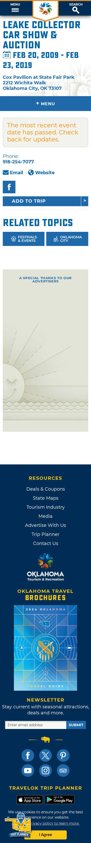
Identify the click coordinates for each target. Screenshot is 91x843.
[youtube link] (27, 770)
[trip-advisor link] (63, 770)
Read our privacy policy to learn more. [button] (45, 823)
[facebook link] (27, 755)
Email (16, 172)
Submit (76, 725)
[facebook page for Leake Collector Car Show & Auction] (9, 187)
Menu (15, 4)
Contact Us (45, 543)
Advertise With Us (45, 525)
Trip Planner (45, 534)
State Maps (45, 498)
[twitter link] (45, 755)
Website (45, 172)
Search (76, 4)
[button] (15, 8)
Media (45, 516)
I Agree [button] (45, 834)
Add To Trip (29, 201)
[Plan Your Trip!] (18, 825)
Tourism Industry (46, 507)
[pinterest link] (63, 755)
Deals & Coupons (45, 489)
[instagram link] (45, 770)
